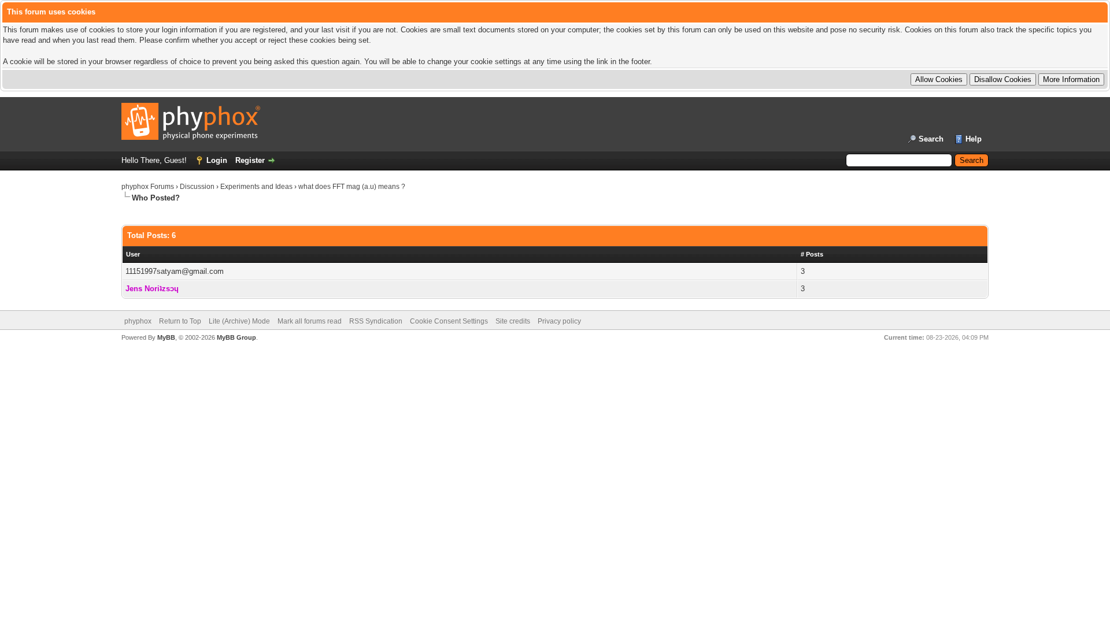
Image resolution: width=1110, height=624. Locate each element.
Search (931, 139)
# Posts (812, 254)
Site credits (512, 321)
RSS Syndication (375, 321)
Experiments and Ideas (256, 187)
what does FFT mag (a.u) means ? (351, 187)
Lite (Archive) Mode (239, 321)
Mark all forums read (310, 321)
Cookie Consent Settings (449, 321)
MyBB (166, 337)
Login (216, 160)
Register (250, 160)
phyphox (137, 321)
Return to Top (180, 321)
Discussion (197, 187)
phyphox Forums (147, 187)
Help (973, 139)
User (133, 254)
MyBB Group (236, 337)
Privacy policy (559, 321)
